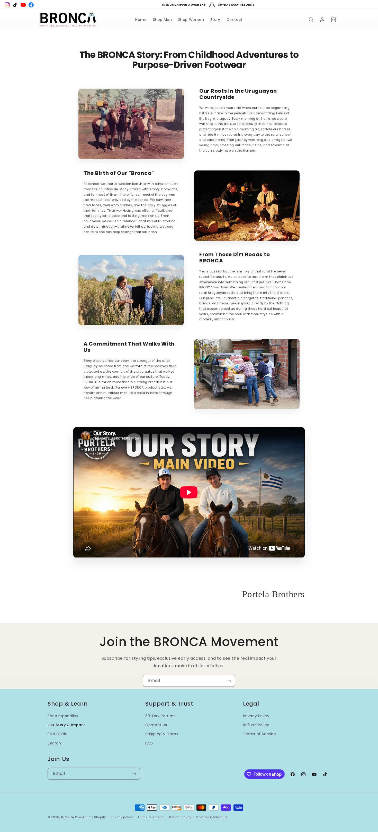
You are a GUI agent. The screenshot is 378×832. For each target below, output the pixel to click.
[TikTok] (15, 4)
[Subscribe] (229, 681)
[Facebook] (31, 4)
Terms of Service (259, 733)
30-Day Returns (160, 715)
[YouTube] (23, 4)
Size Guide (58, 733)
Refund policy (180, 817)
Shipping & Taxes (161, 733)
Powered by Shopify (90, 817)
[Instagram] (7, 4)
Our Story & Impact (66, 724)
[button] (311, 19)
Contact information (212, 817)
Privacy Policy (256, 715)
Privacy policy (122, 817)
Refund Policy (256, 724)
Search (54, 743)
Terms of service (151, 817)
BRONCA (68, 817)
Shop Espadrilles (63, 715)
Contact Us (156, 724)
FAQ (149, 743)
